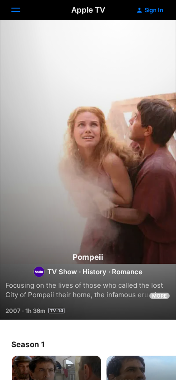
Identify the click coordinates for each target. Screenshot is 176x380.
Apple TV (88, 9)
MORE (159, 296)
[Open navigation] (21, 10)
